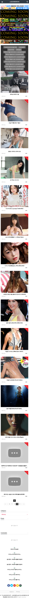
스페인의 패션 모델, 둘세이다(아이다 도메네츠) (14, 294)
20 (19, 504)
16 (9, 504)
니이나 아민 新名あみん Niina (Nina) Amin (14, 265)
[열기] (2, 2)
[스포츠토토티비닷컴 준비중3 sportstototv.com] (14, 33)
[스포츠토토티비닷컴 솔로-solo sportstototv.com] (14, 7)
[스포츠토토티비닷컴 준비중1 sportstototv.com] (14, 11)
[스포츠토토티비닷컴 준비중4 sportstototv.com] (14, 37)
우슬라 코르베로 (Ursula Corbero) (14, 380)
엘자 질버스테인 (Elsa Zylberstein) (14, 322)
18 (14, 504)
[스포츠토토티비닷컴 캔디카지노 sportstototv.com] (14, 41)
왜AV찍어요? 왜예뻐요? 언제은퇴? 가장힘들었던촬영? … (14, 465)
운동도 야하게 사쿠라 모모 (14, 151)
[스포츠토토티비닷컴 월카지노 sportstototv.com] (14, 28)
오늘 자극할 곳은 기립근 (14, 122)
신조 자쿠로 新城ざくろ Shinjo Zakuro (14, 237)
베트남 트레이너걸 (14, 94)
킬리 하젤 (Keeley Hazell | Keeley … (14, 408)
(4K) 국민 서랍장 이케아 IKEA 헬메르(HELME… (14, 494)
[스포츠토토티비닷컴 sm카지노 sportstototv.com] (14, 20)
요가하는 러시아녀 (14, 180)
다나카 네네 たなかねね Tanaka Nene (14, 208)
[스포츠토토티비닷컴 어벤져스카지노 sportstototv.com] (14, 24)
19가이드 (4, 514)
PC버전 (18, 591)
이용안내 (11, 591)
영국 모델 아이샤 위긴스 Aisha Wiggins (14, 437)
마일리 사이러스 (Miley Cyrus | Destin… (14, 351)
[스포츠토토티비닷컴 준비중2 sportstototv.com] (14, 15)
